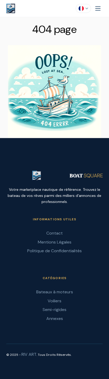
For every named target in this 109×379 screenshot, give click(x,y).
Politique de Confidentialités (54, 251)
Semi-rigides (54, 309)
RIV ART (29, 354)
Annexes (54, 318)
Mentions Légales (54, 242)
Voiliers (54, 301)
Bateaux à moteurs (54, 292)
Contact (54, 233)
